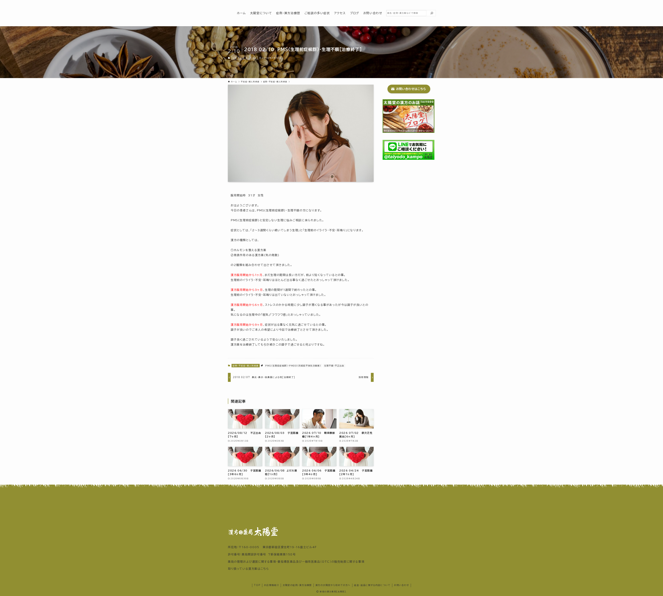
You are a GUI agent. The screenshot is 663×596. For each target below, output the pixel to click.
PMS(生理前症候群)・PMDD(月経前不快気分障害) (293, 366)
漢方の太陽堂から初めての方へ (332, 585)
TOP (257, 585)
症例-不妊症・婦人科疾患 (244, 58)
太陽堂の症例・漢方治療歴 (297, 585)
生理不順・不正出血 (334, 366)
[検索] (432, 13)
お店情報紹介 (271, 585)
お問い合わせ (401, 585)
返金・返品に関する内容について (372, 585)
